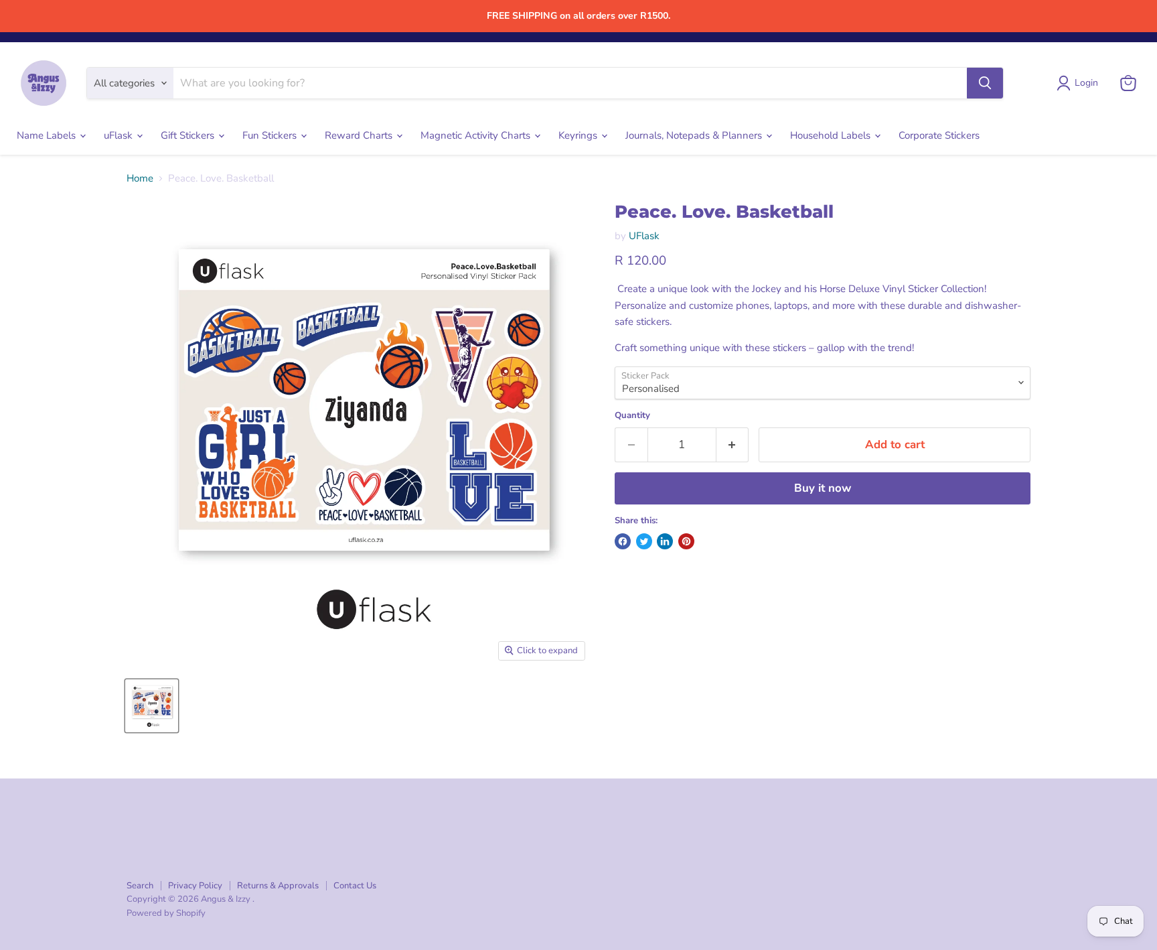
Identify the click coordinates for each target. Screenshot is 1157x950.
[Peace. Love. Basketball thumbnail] (151, 705)
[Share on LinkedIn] (665, 541)
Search (140, 886)
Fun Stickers (270, 135)
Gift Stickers (189, 135)
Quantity (632, 416)
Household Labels (831, 135)
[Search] (985, 83)
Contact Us (354, 886)
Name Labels (47, 135)
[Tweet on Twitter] (644, 541)
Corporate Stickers (939, 135)
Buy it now (822, 488)
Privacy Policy (195, 886)
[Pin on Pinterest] (686, 541)
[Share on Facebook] (623, 541)
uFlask (119, 135)
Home (140, 178)
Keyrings (579, 135)
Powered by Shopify (166, 913)
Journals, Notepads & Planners (695, 135)
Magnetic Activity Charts (476, 135)
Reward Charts (360, 135)
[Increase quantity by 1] (732, 444)
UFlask (644, 236)
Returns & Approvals (278, 886)
